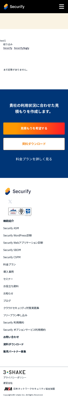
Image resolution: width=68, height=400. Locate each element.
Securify (7, 48)
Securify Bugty (21, 48)
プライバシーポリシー (14, 377)
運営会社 (8, 383)
